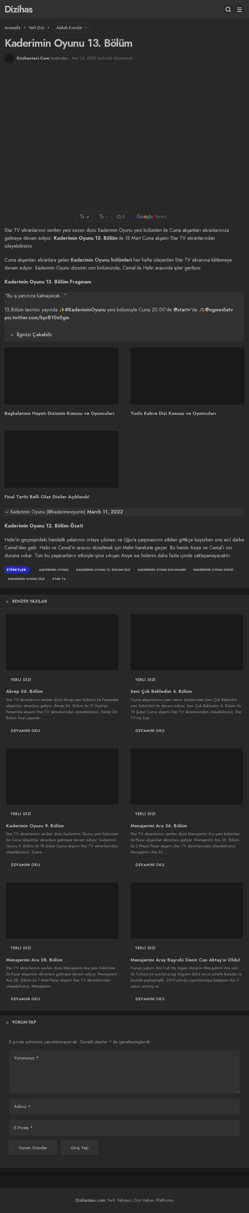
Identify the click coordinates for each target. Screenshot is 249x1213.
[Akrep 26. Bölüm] (62, 642)
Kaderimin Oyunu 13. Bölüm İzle (103, 570)
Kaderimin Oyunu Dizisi (213, 570)
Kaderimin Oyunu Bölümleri (162, 570)
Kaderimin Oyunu (54, 570)
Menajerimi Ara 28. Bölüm (34, 960)
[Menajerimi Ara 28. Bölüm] (62, 911)
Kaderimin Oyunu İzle (26, 579)
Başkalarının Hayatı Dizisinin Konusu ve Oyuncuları (59, 413)
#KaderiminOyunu (85, 309)
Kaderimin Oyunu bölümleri (101, 259)
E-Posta (23, 1127)
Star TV (59, 579)
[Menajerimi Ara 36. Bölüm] (187, 776)
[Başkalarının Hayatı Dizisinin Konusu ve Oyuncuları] (61, 376)
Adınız (22, 1106)
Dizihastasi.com (90, 1200)
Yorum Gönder (33, 1147)
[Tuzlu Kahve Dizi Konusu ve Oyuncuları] (187, 376)
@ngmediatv (219, 309)
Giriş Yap (80, 1147)
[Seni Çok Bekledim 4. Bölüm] (187, 642)
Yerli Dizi (21, 680)
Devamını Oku (25, 731)
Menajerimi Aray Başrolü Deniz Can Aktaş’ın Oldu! (185, 960)
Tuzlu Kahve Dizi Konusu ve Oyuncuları (173, 413)
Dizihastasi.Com (33, 58)
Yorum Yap (24, 1022)
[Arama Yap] (228, 9)
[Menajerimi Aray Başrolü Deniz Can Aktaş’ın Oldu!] (187, 911)
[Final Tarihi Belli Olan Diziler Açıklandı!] (61, 459)
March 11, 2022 (105, 511)
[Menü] (239, 9)
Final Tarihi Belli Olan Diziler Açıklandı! (47, 496)
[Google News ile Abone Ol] (152, 216)
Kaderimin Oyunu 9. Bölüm (35, 825)
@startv (181, 309)
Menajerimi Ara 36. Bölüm (159, 825)
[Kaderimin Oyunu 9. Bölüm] (62, 776)
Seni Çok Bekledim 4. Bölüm (161, 691)
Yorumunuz (26, 1058)
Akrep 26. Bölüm (24, 691)
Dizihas (18, 9)
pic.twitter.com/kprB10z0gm (37, 317)
